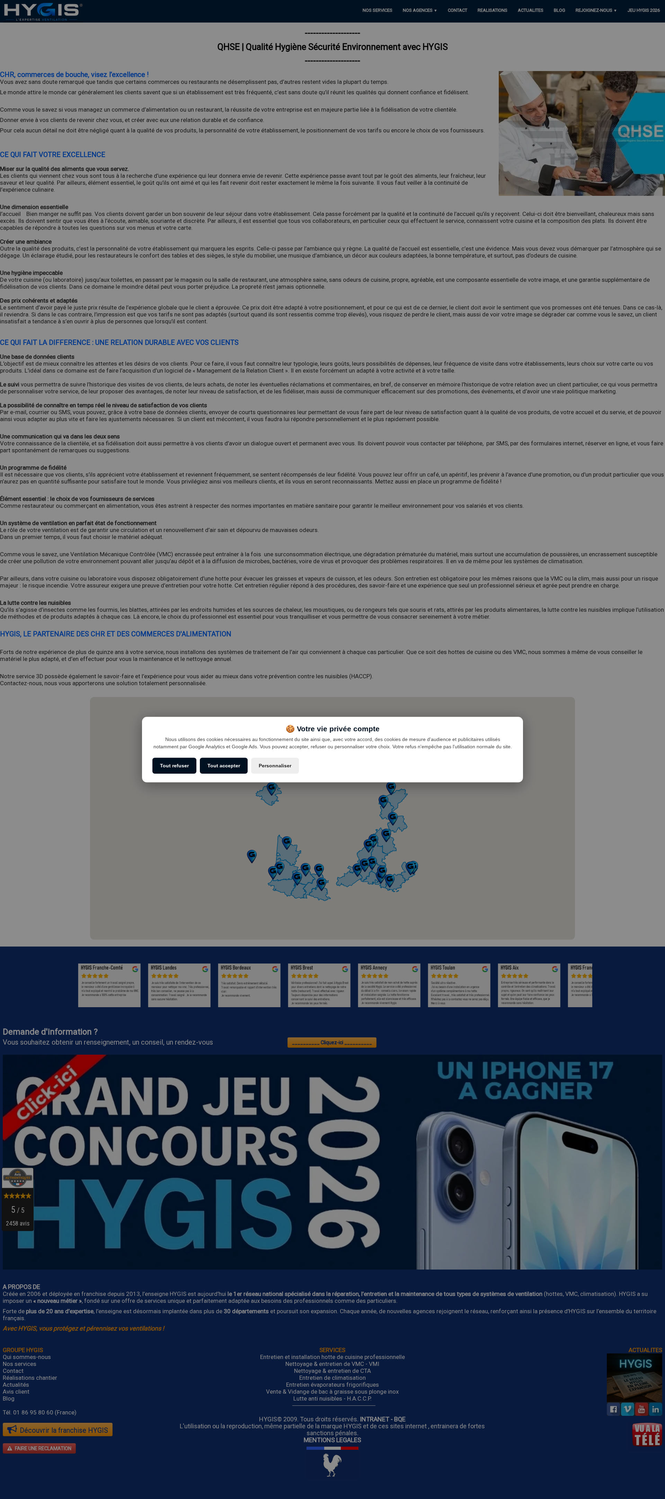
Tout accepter (223, 765)
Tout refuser (174, 765)
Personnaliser (275, 765)
